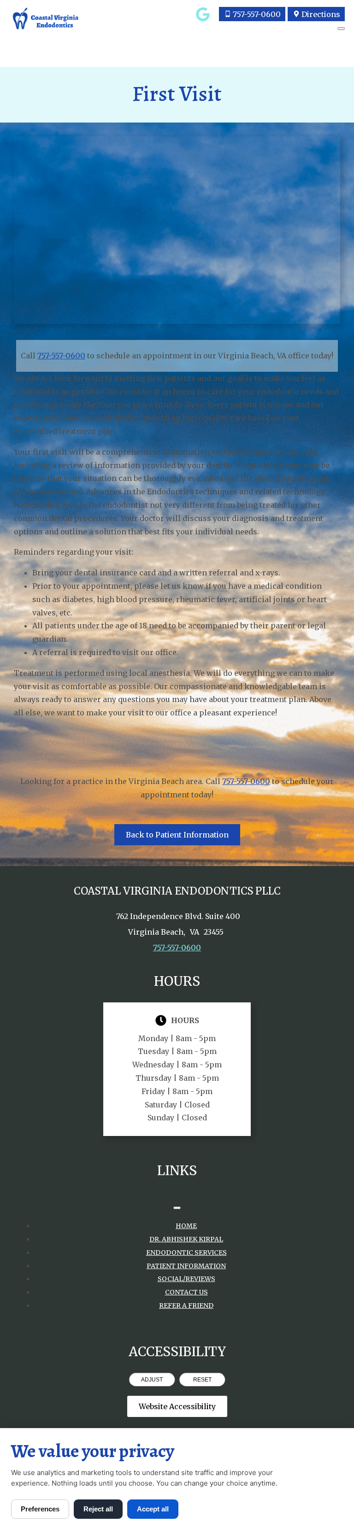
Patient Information (186, 1266)
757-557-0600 (61, 355)
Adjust (152, 1379)
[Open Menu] (341, 28)
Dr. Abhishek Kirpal (186, 1239)
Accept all (153, 1509)
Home (186, 1226)
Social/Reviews (186, 1279)
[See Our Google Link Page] (203, 14)
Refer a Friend (186, 1305)
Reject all (98, 1509)
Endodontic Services (186, 1252)
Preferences (40, 1509)
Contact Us (186, 1292)
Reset (202, 1379)
